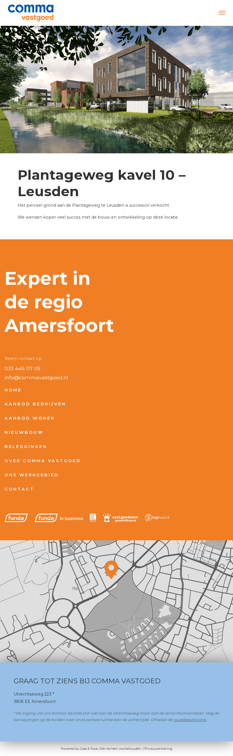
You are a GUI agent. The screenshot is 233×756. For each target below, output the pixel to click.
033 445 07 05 (22, 368)
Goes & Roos (89, 749)
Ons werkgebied (32, 475)
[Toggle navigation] (222, 13)
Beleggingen (26, 446)
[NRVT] (93, 518)
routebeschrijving (190, 720)
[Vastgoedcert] (120, 518)
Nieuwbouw (24, 432)
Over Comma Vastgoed (43, 460)
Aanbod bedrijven (35, 404)
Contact (19, 489)
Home (13, 390)
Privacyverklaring (158, 749)
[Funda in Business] (59, 518)
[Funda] (16, 518)
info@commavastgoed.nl (36, 377)
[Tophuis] (157, 518)
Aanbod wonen (30, 418)
